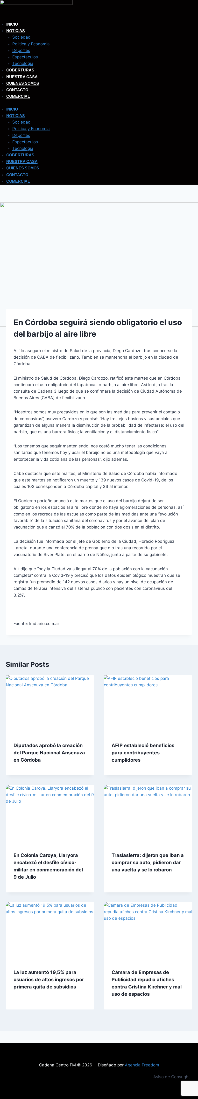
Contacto (17, 90)
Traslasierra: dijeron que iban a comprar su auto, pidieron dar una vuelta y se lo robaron (148, 862)
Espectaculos (25, 57)
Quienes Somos (22, 83)
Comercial (18, 96)
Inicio (12, 24)
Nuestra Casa (22, 77)
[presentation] (50, 704)
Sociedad (21, 37)
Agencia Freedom (142, 1065)
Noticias (15, 31)
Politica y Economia (31, 44)
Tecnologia (22, 63)
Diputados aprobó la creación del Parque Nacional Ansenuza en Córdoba (49, 753)
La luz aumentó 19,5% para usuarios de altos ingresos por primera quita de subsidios (49, 979)
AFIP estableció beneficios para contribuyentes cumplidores (143, 753)
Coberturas (20, 70)
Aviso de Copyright (171, 1076)
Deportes (21, 50)
